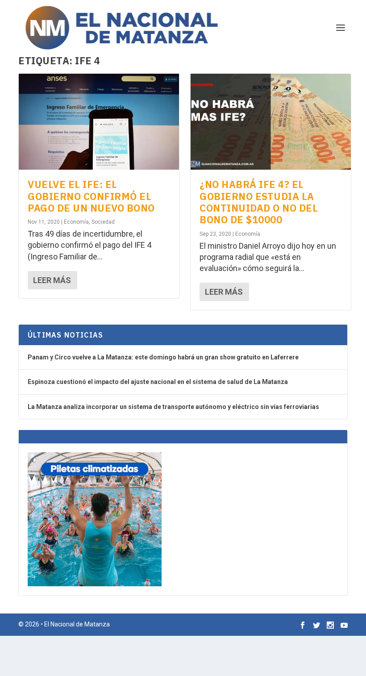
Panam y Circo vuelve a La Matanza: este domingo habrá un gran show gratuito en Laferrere (163, 357)
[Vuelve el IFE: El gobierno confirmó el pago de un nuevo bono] (99, 122)
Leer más (52, 280)
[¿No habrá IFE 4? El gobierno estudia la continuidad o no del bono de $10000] (271, 122)
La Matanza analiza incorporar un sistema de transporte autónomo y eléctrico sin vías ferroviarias (173, 406)
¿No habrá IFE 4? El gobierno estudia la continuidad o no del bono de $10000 (259, 202)
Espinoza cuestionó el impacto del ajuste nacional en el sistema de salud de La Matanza (158, 381)
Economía (76, 222)
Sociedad (103, 222)
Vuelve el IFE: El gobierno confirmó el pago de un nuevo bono (91, 196)
